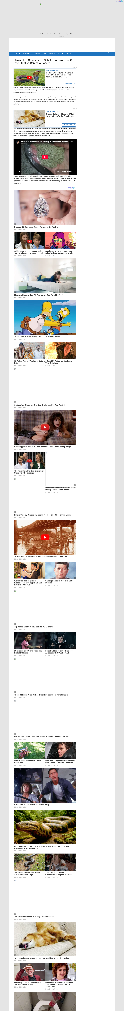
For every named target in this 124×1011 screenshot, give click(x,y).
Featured (37, 54)
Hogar (45, 54)
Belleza (17, 54)
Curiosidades (27, 54)
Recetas (60, 54)
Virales (68, 54)
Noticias (52, 54)
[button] (108, 53)
